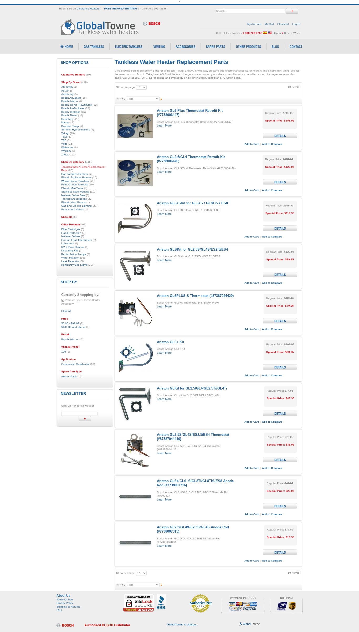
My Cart (269, 24)
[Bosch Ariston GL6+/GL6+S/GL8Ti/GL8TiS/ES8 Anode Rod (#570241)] (135, 496)
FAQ (59, 610)
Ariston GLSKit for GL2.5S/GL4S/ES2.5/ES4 (192, 249)
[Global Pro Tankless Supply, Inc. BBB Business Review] (161, 595)
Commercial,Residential (75, 364)
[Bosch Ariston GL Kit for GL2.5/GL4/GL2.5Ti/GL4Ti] (135, 404)
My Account (254, 24)
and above (73, 327)
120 (63, 351)
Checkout (283, 24)
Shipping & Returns (68, 606)
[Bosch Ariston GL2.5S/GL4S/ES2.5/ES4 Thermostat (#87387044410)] (135, 450)
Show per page (125, 87)
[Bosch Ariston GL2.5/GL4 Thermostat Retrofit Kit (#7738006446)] (135, 172)
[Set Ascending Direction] (161, 98)
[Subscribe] (85, 418)
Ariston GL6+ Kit (170, 342)
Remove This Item (62, 300)
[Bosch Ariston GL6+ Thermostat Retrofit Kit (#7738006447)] (135, 126)
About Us (63, 596)
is (182, 624)
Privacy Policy (65, 602)
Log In (296, 24)
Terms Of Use (65, 599)
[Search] (292, 11)
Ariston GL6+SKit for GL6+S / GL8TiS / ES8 (192, 203)
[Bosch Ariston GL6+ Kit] (135, 358)
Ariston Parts (69, 376)
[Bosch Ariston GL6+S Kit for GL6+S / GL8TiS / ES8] (135, 219)
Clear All (66, 311)
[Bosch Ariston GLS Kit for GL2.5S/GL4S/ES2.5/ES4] (135, 265)
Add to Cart (251, 144)
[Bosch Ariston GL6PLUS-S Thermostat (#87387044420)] (135, 311)
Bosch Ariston (69, 339)
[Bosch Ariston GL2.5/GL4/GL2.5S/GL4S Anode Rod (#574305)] (135, 543)
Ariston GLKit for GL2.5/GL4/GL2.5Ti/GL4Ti (192, 388)
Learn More (164, 125)
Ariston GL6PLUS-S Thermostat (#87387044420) (195, 296)
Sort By (120, 98)
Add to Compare (272, 144)
